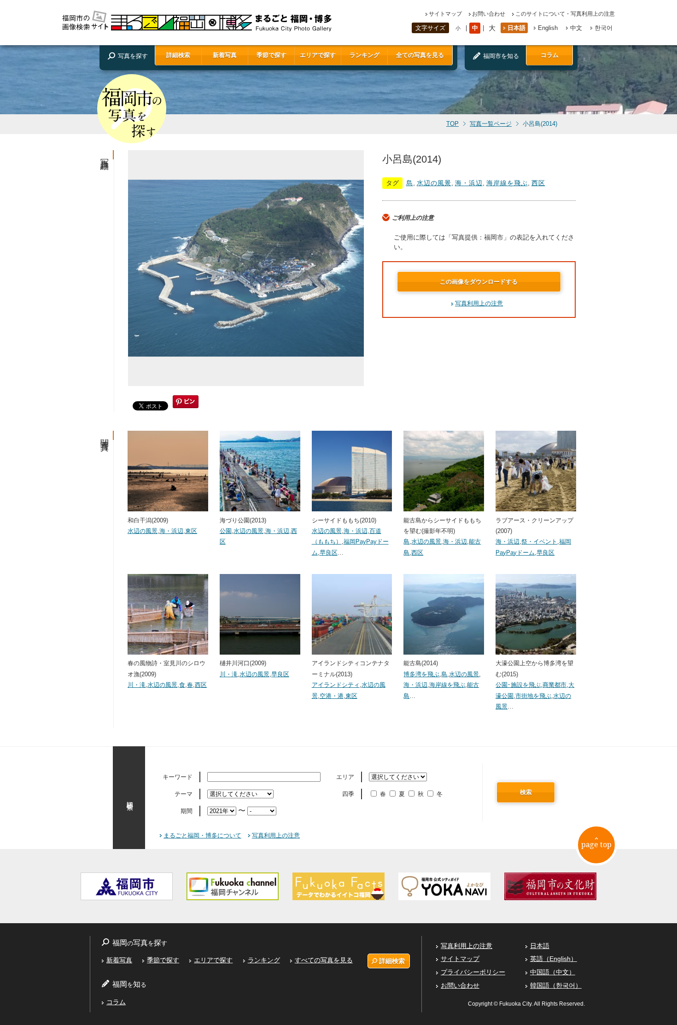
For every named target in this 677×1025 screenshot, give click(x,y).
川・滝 (137, 684)
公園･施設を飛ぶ (518, 684)
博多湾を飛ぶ (421, 674)
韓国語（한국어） (556, 985)
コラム (550, 55)
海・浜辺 (469, 183)
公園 (226, 530)
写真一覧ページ (491, 124)
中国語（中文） (552, 972)
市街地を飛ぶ (533, 695)
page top (596, 844)
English (548, 27)
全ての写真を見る (420, 55)
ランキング (364, 55)
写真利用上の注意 (479, 303)
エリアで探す (318, 55)
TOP (452, 124)
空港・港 (332, 695)
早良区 (329, 552)
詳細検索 (178, 55)
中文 (576, 27)
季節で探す (271, 55)
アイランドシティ (336, 684)
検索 (526, 792)
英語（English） (553, 958)
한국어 (604, 27)
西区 (538, 183)
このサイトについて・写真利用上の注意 (565, 14)
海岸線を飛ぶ (507, 183)
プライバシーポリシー (473, 972)
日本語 (516, 27)
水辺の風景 (434, 183)
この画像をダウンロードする (479, 281)
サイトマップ (445, 14)
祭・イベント (539, 541)
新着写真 (225, 55)
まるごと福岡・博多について (202, 835)
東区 (191, 530)
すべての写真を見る (324, 960)
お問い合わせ (488, 14)
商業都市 (554, 684)
